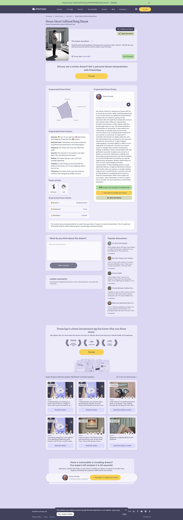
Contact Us (147, 517)
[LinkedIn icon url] (134, 511)
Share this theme (127, 34)
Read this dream (60, 410)
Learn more (116, 510)
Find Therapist (128, 56)
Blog (113, 9)
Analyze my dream (126, 29)
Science (59, 9)
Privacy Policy (36, 517)
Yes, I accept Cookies (65, 514)
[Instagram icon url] (145, 511)
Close (124, 514)
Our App (70, 9)
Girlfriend (69, 16)
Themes (80, 9)
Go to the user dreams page (125, 377)
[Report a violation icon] (92, 41)
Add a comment (63, 265)
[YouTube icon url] (141, 511)
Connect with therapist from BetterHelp (115, 188)
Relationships (59, 16)
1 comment (111, 254)
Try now (145, 9)
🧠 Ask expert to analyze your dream (114, 193)
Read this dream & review (122, 410)
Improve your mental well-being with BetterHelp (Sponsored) (85, 3)
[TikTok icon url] (149, 511)
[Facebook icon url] (137, 511)
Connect (113, 3)
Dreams (104, 9)
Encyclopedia (92, 9)
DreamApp (49, 16)
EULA (45, 517)
